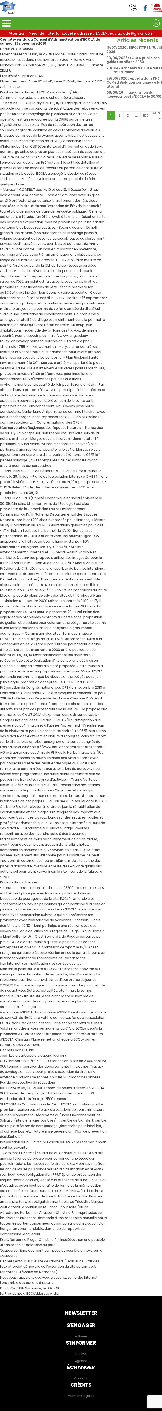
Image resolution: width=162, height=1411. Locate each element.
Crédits (81, 1384)
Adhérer (81, 1336)
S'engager (81, 1325)
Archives (81, 1353)
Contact (81, 1378)
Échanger (81, 1367)
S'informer (81, 1342)
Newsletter (81, 1313)
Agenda (81, 1361)
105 (145, 115)
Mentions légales (81, 1395)
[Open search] (156, 23)
